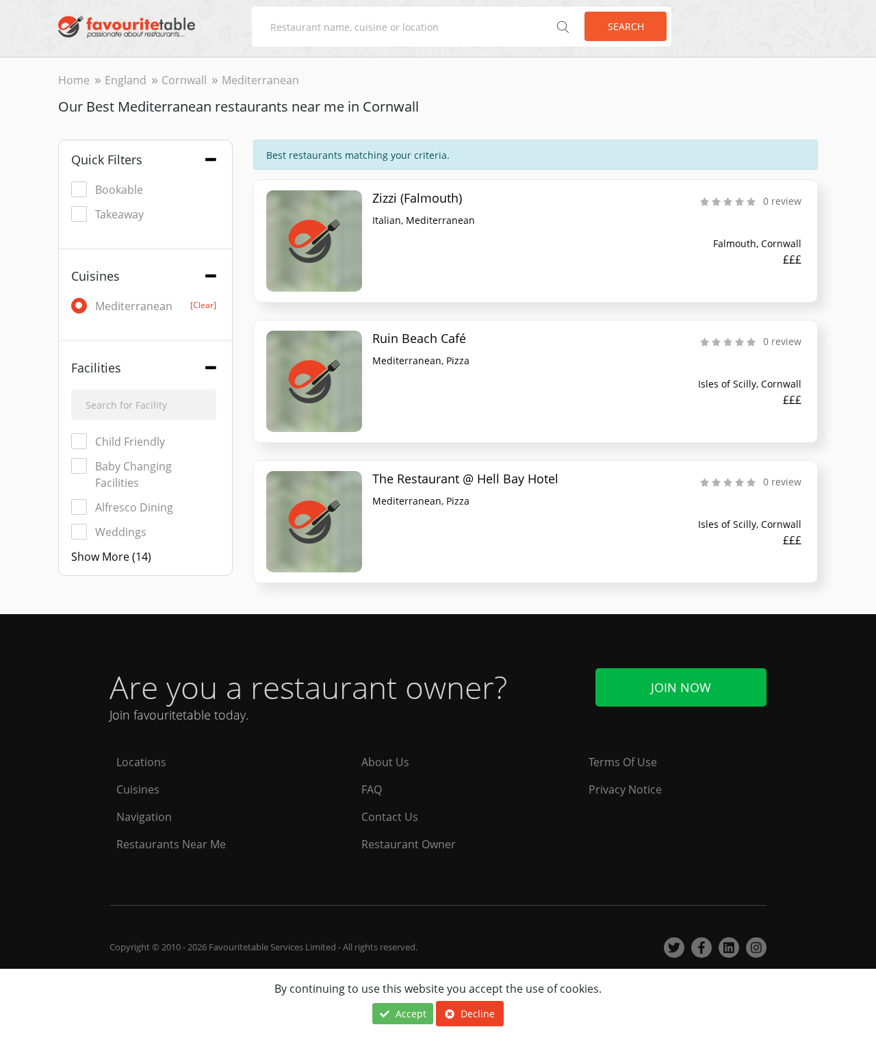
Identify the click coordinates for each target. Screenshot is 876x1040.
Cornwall (184, 80)
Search (626, 26)
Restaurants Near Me (171, 844)
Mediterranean (155, 306)
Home (74, 80)
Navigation (144, 816)
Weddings (120, 532)
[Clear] (203, 305)
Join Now (681, 687)
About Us (385, 762)
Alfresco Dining (134, 507)
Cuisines (137, 789)
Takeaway (119, 214)
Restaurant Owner (408, 844)
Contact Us (389, 816)
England (125, 80)
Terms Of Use (623, 762)
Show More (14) (111, 556)
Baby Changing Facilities (133, 474)
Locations (141, 762)
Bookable (119, 189)
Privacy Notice (625, 789)
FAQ (371, 789)
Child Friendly (130, 441)
